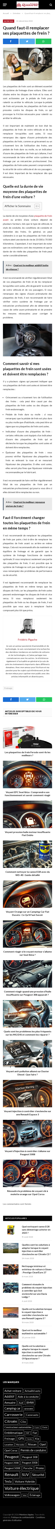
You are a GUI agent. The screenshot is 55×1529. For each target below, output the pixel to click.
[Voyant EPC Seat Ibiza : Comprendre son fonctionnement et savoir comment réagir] (27, 774)
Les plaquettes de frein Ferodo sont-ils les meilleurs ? (27, 754)
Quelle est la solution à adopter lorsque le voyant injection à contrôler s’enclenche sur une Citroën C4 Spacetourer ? (36, 1352)
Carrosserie (13, 1414)
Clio (23, 1421)
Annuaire (10, 1402)
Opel (43, 1444)
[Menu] (5, 4)
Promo (40, 1468)
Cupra (37, 1427)
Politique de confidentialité (22, 1517)
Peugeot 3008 (30, 1462)
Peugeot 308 (30, 1457)
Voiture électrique (22, 1488)
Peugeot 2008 (11, 1462)
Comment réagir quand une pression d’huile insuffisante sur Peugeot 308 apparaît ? (27, 993)
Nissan (32, 1444)
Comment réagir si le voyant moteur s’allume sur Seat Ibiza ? (27, 953)
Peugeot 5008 (12, 1468)
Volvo (24, 1495)
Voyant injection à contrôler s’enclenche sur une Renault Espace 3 (27, 1113)
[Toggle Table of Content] (35, 206)
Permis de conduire (33, 1450)
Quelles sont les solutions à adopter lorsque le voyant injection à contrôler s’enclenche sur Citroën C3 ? (36, 1249)
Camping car (12, 1408)
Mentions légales (26, 1514)
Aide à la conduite (28, 1396)
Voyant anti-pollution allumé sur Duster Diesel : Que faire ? (27, 1073)
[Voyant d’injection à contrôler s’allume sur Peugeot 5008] (27, 1133)
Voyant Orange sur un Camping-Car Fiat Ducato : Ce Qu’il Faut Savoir (27, 913)
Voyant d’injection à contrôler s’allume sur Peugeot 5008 (27, 1153)
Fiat (35, 1432)
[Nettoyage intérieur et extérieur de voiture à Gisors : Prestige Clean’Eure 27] (11, 1269)
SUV (25, 1474)
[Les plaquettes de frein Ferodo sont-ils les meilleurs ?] (27, 734)
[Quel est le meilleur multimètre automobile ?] (11, 1334)
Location (8, 1444)
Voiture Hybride (25, 1481)
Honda (29, 1439)
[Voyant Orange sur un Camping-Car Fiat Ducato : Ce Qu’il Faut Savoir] (27, 894)
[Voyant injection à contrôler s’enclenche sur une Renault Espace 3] (27, 1093)
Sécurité (38, 1475)
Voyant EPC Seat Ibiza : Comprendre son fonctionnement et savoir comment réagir (27, 794)
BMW (30, 1402)
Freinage (8, 688)
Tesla (7, 1481)
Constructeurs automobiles (18, 1427)
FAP (27, 1433)
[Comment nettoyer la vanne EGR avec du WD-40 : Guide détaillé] (27, 854)
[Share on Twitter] (27, 41)
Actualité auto (32, 1390)
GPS (21, 1438)
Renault (11, 1474)
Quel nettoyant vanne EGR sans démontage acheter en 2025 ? (36, 1229)
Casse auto (32, 1415)
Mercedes (20, 1445)
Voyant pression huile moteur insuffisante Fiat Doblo (27, 834)
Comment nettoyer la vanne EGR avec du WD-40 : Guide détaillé (27, 873)
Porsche (27, 1468)
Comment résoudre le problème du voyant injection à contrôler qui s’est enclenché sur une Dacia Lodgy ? (37, 1290)
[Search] (50, 4)
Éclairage (35, 1495)
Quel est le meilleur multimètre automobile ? (34, 1332)
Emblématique (13, 1432)
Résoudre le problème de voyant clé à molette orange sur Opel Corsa (27, 1193)
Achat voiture (12, 1390)
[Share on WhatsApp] (43, 41)
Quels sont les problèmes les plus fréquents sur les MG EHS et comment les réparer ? (27, 1033)
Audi (21, 1403)
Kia (37, 1438)
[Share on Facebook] (11, 41)
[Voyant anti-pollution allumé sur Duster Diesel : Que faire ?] (27, 1053)
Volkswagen (12, 1495)
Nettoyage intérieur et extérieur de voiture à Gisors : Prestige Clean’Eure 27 (36, 1269)
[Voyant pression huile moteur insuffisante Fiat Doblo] (27, 814)
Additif (9, 1396)
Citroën (11, 1421)
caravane (28, 1408)
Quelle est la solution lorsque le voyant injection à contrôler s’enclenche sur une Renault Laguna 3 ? (37, 1314)
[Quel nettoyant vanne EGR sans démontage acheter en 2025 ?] (11, 1230)
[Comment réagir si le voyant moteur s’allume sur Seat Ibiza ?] (27, 934)
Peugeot (12, 1456)
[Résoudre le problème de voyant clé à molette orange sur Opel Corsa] (27, 1173)
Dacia (44, 1427)
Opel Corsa (10, 1450)
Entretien (8, 21)
